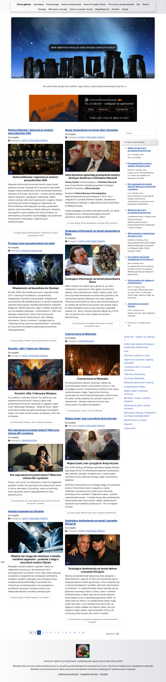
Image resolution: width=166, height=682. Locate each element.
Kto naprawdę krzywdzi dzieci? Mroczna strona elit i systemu (33, 431)
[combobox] (140, 133)
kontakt (104, 674)
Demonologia (52, 4)
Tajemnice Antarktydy (134, 374)
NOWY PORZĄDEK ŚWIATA (35, 140)
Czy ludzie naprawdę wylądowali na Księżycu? (141, 258)
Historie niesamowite (71, 4)
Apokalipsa (38, 4)
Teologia (42, 9)
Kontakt (115, 9)
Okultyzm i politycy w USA (137, 355)
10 (75, 632)
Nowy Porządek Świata (95, 4)
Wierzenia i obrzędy (57, 9)
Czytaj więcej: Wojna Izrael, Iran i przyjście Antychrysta (92, 513)
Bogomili (128, 424)
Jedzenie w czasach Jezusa (138, 305)
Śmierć (146, 4)
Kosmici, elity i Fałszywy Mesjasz (29, 348)
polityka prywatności (68, 674)
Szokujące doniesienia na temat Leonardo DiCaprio (91, 522)
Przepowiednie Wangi (134, 386)
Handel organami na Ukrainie (26, 511)
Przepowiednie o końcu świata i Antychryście (140, 164)
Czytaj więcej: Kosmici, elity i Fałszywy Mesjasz (31, 422)
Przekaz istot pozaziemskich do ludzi (31, 243)
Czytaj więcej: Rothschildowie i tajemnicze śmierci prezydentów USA (36, 234)
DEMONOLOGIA (29, 440)
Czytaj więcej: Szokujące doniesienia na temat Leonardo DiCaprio (93, 620)
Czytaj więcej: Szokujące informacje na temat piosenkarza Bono (93, 324)
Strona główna (24, 4)
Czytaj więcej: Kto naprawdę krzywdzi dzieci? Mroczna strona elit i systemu (36, 502)
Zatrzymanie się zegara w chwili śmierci (141, 281)
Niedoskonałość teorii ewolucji (139, 382)
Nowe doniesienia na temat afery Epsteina (91, 130)
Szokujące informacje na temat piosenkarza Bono (92, 232)
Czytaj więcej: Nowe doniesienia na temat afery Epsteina (92, 223)
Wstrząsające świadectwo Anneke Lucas (141, 234)
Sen (138, 4)
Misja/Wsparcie (102, 9)
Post (126, 351)
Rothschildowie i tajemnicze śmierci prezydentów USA (30, 131)
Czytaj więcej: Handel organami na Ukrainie (30, 597)
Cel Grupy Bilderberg (134, 378)
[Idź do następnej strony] (79, 632)
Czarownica (129, 428)
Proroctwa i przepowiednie (121, 4)
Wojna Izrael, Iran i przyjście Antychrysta (91, 418)
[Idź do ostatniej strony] (83, 632)
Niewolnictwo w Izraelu (135, 420)
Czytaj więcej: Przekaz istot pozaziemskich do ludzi (33, 340)
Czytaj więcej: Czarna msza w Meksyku (85, 410)
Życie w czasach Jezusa (81, 9)
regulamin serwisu (89, 674)
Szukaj (125, 9)
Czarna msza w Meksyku (80, 334)
